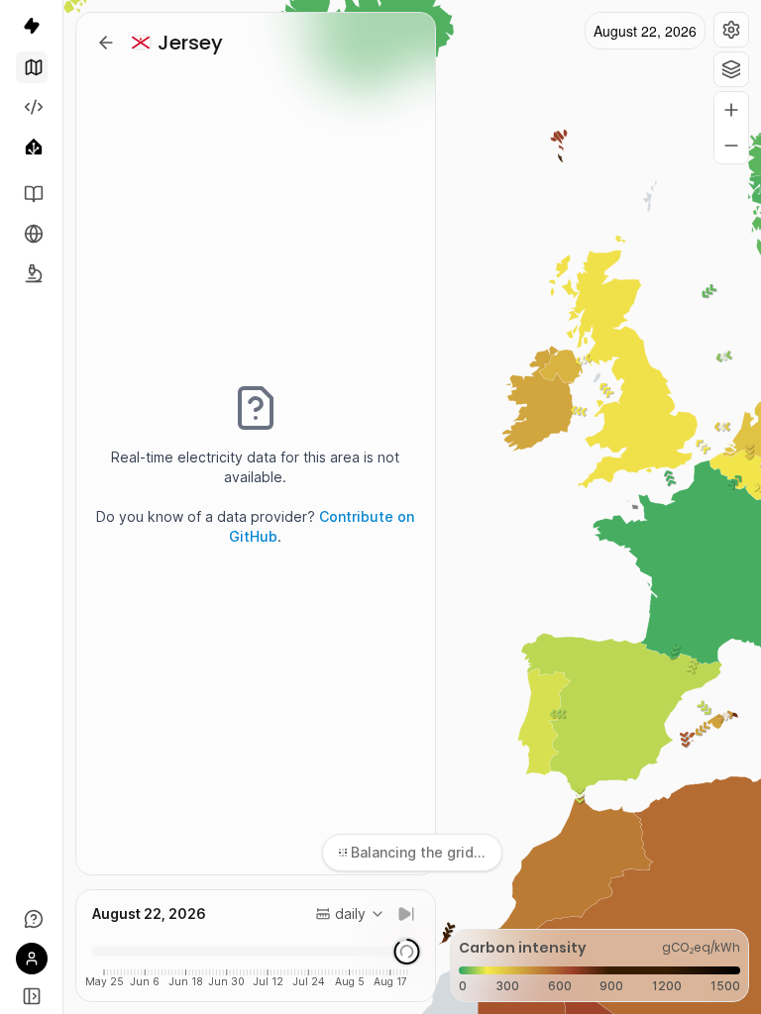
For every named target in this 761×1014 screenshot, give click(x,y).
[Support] (32, 919)
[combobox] (350, 914)
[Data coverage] (32, 234)
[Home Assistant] (32, 146)
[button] (731, 30)
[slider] (406, 951)
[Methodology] (32, 273)
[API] (32, 107)
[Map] (32, 67)
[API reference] (32, 194)
